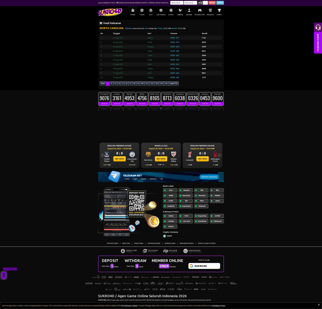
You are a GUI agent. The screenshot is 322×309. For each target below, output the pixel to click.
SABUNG (180, 14)
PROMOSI (210, 14)
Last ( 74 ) (173, 83)
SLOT (151, 14)
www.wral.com (138, 28)
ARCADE (189, 14)
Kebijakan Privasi (218, 306)
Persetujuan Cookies (130, 306)
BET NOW (119, 159)
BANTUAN (126, 243)
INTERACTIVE (200, 14)
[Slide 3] (161, 164)
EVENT (219, 14)
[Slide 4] (163, 164)
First (103, 83)
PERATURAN (138, 243)
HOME (133, 14)
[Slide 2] (160, 164)
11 (147, 83)
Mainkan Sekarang (209, 177)
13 (157, 83)
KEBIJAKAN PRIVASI (187, 243)
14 (161, 83)
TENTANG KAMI (112, 243)
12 (152, 83)
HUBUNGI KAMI (170, 243)
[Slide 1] (158, 164)
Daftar (220, 3)
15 (166, 83)
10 (142, 83)
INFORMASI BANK (154, 243)
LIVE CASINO (161, 14)
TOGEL (142, 14)
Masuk (212, 3)
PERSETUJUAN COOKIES (207, 243)
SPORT (171, 14)
